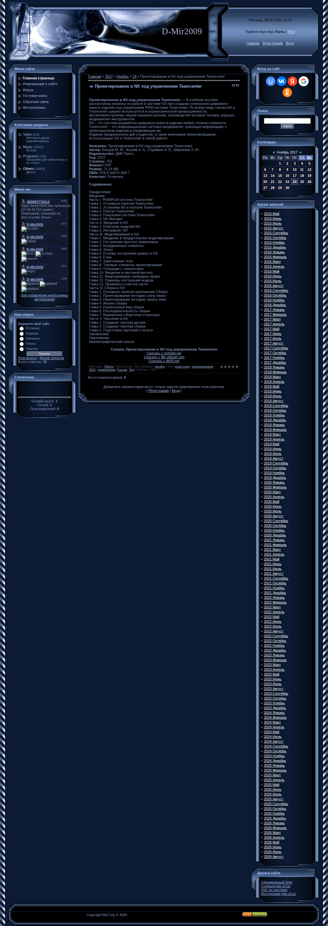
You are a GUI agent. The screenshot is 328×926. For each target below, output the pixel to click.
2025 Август (273, 799)
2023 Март (272, 665)
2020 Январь (274, 482)
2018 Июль (273, 396)
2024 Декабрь (275, 761)
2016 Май (271, 271)
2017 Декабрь (275, 362)
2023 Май (271, 674)
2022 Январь (274, 597)
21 (273, 182)
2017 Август (273, 343)
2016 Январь (274, 252)
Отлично (33, 328)
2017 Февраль (275, 314)
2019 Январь (274, 425)
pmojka (160, 366)
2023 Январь (274, 655)
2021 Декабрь (275, 593)
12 (309, 169)
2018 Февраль (275, 372)
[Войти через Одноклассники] (287, 92)
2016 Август (273, 286)
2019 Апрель (274, 439)
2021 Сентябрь (276, 578)
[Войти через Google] (304, 81)
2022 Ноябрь (274, 645)
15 (280, 176)
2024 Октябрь (275, 751)
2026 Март (272, 833)
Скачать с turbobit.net (164, 353)
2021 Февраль (275, 545)
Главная (252, 43)
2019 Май (271, 444)
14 (273, 176)
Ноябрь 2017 (287, 152)
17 (295, 176)
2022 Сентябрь (276, 636)
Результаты (27, 358)
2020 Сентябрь (276, 521)
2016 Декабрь (275, 305)
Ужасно (32, 349)
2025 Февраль (275, 770)
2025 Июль (273, 794)
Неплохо (33, 338)
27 (265, 188)
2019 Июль (273, 453)
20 (265, 182)
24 (134, 76)
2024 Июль (273, 737)
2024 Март (272, 722)
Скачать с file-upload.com (164, 357)
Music (27, 147)
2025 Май (271, 785)
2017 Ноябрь (274, 358)
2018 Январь (274, 367)
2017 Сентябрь (276, 348)
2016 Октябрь (275, 295)
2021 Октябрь (275, 583)
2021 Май (271, 559)
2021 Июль (273, 569)
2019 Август (273, 458)
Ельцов (122, 369)
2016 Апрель (274, 266)
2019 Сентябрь (276, 463)
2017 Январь (274, 310)
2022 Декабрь (275, 650)
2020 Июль (273, 511)
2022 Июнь (273, 621)
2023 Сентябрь (276, 693)
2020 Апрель (274, 497)
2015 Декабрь (275, 247)
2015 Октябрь (275, 238)
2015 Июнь (273, 218)
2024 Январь (274, 713)
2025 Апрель (274, 780)
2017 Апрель (274, 324)
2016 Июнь (273, 276)
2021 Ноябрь (274, 588)
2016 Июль (273, 281)
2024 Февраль (275, 717)
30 (287, 188)
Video (27, 134)
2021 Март (272, 549)
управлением (106, 369)
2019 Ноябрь (274, 473)
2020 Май (271, 501)
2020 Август (273, 516)
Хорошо (32, 333)
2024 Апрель (274, 727)
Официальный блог (276, 882)
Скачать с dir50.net (164, 361)
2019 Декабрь (275, 477)
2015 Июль (273, 223)
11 (302, 169)
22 (280, 182)
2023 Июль (273, 684)
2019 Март (272, 434)
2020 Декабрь (275, 535)
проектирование (202, 366)
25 (302, 182)
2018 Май (271, 386)
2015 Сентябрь (276, 233)
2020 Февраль (275, 487)
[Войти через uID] (270, 81)
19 (309, 176)
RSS (291, 32)
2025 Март (272, 775)
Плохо (31, 343)
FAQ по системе (274, 890)
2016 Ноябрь (274, 300)
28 (273, 188)
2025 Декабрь (275, 818)
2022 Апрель (274, 612)
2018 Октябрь (275, 410)
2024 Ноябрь (274, 756)
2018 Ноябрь (274, 415)
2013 (92, 369)
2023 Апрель (274, 669)
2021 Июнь (273, 564)
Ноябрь (123, 76)
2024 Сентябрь (276, 746)
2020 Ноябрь (274, 530)
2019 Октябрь (275, 468)
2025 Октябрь (275, 809)
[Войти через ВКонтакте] (281, 81)
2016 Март (272, 262)
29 (280, 188)
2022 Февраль (275, 602)
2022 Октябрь (275, 641)
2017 (109, 76)
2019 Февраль (275, 429)
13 (265, 176)
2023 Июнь (273, 679)
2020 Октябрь (275, 525)
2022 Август (273, 631)
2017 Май (271, 329)
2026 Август (273, 857)
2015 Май (271, 214)
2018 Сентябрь (276, 406)
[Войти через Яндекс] (292, 81)
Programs (30, 156)
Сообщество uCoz (276, 886)
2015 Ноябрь (274, 242)
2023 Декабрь (275, 708)
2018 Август (273, 401)
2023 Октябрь (275, 698)
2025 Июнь (273, 789)
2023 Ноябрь (274, 703)
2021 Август (273, 573)
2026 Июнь (273, 847)
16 (287, 176)
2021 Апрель (274, 554)
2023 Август (273, 689)
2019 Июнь (273, 449)
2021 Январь (274, 540)
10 (295, 169)
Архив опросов (52, 358)
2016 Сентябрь (276, 290)
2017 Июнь (273, 334)
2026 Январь (274, 823)
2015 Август (273, 228)
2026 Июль (273, 852)
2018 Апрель (274, 382)
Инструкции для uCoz (278, 894)
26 (309, 182)
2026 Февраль (275, 828)
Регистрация (272, 43)
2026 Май (271, 842)
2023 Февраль (275, 660)
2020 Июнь (273, 506)
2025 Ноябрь (274, 813)
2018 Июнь (273, 391)
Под (131, 369)
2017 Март (272, 319)
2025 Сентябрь (276, 804)
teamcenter (182, 366)
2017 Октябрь (275, 353)
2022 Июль (273, 626)
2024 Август (273, 741)
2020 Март (272, 492)
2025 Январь (274, 765)
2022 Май (271, 617)
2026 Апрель (274, 837)
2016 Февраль (275, 257)
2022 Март (272, 607)
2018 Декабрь (275, 420)
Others (28, 168)
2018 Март (272, 377)
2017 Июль (273, 338)
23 (287, 182)
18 (302, 176)
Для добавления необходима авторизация (44, 297)
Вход (290, 43)
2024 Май (271, 732)
